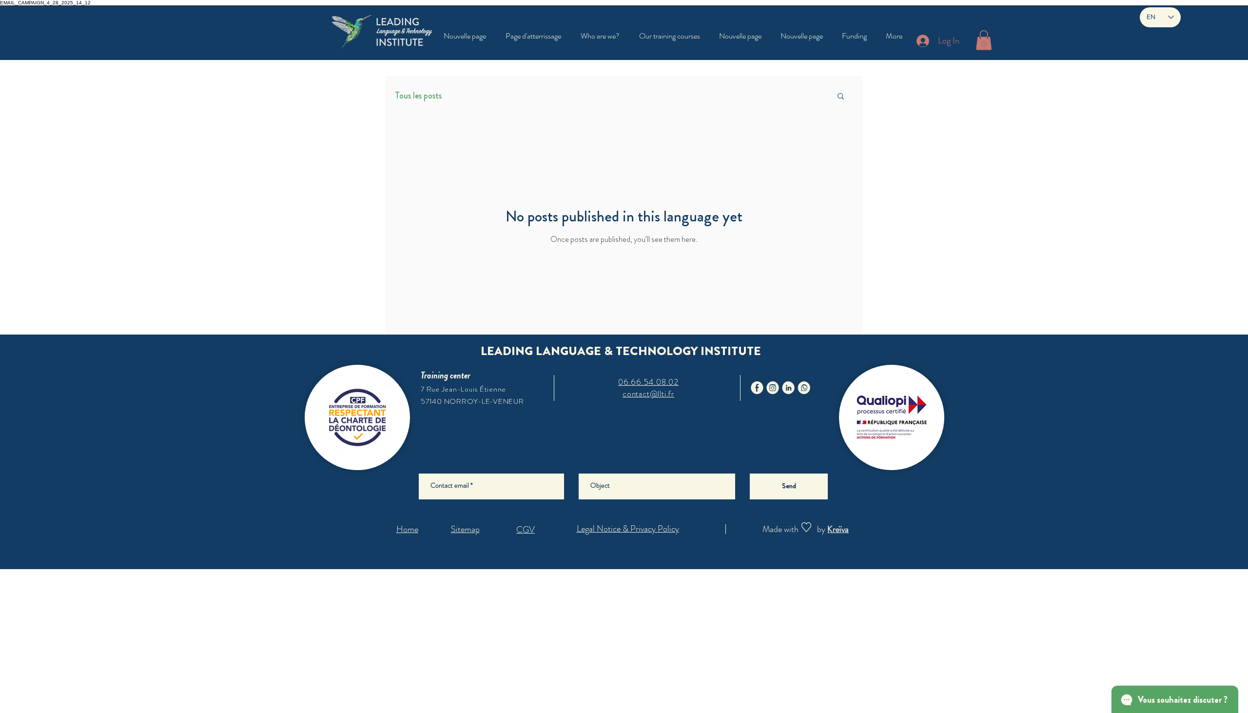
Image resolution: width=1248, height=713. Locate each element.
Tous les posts (418, 95)
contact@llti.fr (648, 393)
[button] (669, 36)
